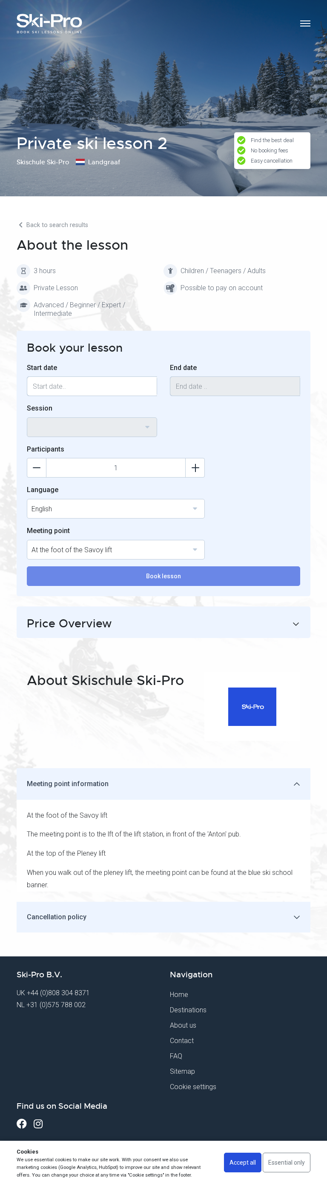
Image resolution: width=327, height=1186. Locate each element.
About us (183, 1025)
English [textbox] (42, 509)
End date (183, 368)
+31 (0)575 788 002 (56, 1005)
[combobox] (92, 427)
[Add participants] (195, 468)
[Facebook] (22, 1124)
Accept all (242, 1162)
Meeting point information (68, 784)
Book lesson (163, 576)
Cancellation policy (56, 917)
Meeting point (48, 531)
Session (39, 408)
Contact (182, 1041)
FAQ (176, 1056)
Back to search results (56, 225)
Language (42, 490)
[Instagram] (38, 1124)
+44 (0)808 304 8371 (58, 993)
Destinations (188, 1010)
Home (179, 995)
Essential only (286, 1162)
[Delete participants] (36, 468)
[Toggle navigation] (305, 23)
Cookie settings (193, 1087)
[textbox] (92, 422)
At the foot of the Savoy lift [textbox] (72, 550)
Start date (42, 368)
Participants (45, 449)
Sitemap (182, 1071)
